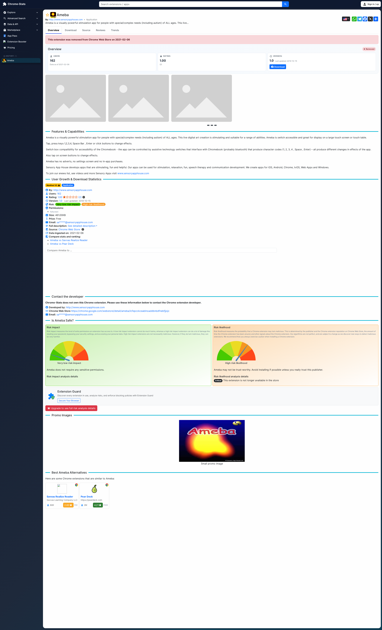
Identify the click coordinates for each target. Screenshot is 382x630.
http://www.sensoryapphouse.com (66, 19)
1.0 (60, 200)
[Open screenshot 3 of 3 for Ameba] (201, 98)
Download (71, 30)
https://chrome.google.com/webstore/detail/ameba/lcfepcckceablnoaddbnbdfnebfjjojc (120, 310)
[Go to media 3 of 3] (215, 125)
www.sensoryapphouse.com (133, 173)
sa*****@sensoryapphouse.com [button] (75, 222)
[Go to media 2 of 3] (212, 125)
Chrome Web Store (69, 229)
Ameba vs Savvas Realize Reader (69, 240)
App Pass (12, 36)
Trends (115, 30)
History (11, 56)
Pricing (11, 47)
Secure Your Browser (69, 400)
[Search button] (285, 4)
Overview (53, 30)
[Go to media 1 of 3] (208, 125)
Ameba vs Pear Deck (62, 243)
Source (86, 30)
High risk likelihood (93, 204)
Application (91, 19)
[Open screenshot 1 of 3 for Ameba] (75, 98)
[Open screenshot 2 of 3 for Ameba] (138, 98)
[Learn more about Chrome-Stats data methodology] (82, 229)
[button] (371, 4)
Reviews (100, 30)
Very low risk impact (68, 204)
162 (59, 193)
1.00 (70, 197)
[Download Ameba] (322, 62)
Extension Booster (16, 41)
